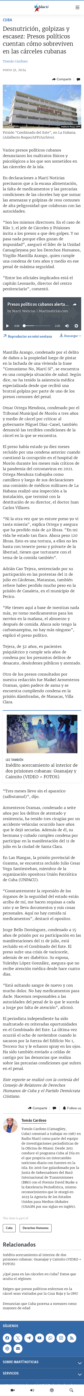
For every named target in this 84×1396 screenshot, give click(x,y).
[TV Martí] (13, 1390)
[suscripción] (18, 1348)
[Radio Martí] (32, 1390)
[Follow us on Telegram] (28, 1338)
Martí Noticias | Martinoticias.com (40, 311)
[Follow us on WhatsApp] (50, 1338)
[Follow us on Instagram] (60, 1338)
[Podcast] (52, 1390)
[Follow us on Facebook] (7, 1338)
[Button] (61, 79)
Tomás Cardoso (15, 61)
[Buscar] (71, 1390)
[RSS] (71, 1338)
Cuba (7, 20)
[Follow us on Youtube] (39, 1338)
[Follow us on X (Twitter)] (18, 1338)
